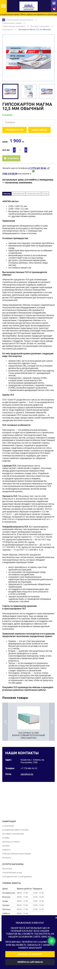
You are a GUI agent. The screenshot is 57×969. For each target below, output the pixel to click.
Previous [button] (5, 722)
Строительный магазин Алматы (19, 20)
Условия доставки (33, 194)
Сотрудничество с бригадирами (17, 877)
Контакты (6, 858)
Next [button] (52, 722)
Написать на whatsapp (30, 954)
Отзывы (45, 194)
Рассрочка (7, 869)
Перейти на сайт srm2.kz (30, 962)
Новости (6, 850)
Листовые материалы (39, 26)
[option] (28, 58)
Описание (7, 194)
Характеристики (18, 194)
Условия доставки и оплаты (15, 830)
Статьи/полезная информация (16, 854)
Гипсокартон (7, 29)
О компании (8, 826)
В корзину (13, 158)
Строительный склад (12, 873)
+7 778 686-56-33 (29, 768)
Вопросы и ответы (10, 842)
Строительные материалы (13, 26)
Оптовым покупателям (13, 834)
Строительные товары (12, 23)
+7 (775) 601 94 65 (37, 168)
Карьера (5, 846)
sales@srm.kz (27, 774)
